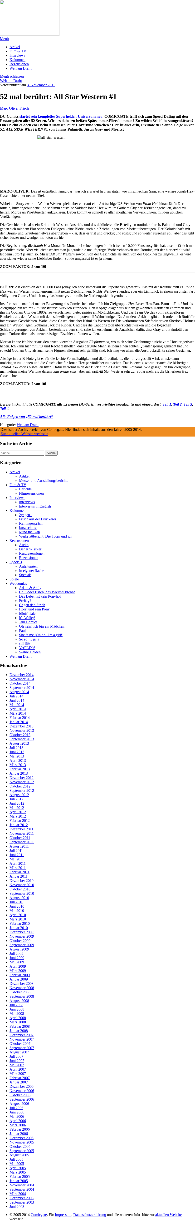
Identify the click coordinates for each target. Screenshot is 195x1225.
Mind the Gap (29, 532)
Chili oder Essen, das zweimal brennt (47, 592)
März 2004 (18, 1194)
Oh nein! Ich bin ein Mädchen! (42, 626)
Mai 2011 (17, 859)
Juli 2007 (16, 1056)
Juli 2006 (16, 1108)
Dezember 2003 (22, 1198)
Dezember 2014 (22, 675)
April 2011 (18, 863)
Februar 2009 (20, 975)
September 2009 (22, 945)
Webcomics (18, 583)
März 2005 (18, 1172)
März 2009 (18, 971)
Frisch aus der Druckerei (37, 519)
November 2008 (22, 988)
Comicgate (39, 1215)
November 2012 (22, 782)
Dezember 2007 (22, 1035)
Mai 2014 (17, 705)
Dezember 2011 (21, 829)
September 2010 (22, 893)
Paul (22, 631)
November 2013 (22, 730)
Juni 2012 (17, 803)
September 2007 (22, 1048)
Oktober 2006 (20, 1095)
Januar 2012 (19, 825)
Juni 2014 (17, 700)
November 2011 (22, 833)
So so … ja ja (29, 639)
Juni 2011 (17, 855)
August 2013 (19, 743)
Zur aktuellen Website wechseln (24, 434)
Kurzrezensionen (31, 553)
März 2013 (18, 765)
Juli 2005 (16, 1159)
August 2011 (19, 846)
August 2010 (19, 898)
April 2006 (18, 1121)
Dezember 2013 (22, 726)
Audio (24, 545)
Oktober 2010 (20, 889)
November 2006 (22, 1091)
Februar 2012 (20, 820)
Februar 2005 (20, 1176)
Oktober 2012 (20, 786)
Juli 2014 (16, 696)
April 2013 (18, 760)
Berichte (25, 489)
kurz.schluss (28, 528)
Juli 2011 (16, 851)
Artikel (15, 47)
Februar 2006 (20, 1129)
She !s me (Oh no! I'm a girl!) (41, 635)
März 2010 (18, 919)
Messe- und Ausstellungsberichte (43, 480)
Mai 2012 (17, 808)
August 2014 (19, 692)
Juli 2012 (16, 799)
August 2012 (19, 795)
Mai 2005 (17, 1164)
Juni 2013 (17, 752)
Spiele (14, 579)
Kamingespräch (31, 523)
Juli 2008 (16, 1005)
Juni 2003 (17, 1207)
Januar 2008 (19, 1031)
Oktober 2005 (20, 1146)
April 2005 (18, 1168)
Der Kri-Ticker (30, 549)
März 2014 (18, 713)
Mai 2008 (17, 1014)
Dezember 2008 (22, 983)
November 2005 (22, 1142)
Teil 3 (188, 404)
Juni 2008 (17, 1009)
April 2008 (18, 1018)
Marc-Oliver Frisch (14, 108)
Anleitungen (28, 566)
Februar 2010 (20, 923)
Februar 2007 (20, 1078)
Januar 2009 (19, 979)
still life (24, 643)
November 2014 (22, 679)
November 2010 (22, 885)
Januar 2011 (19, 876)
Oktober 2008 (20, 992)
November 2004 (22, 1185)
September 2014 (22, 688)
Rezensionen (19, 64)
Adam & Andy (30, 588)
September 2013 (22, 739)
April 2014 (18, 709)
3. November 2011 (41, 85)
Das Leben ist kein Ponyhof (40, 596)
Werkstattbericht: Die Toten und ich (45, 536)
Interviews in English (35, 506)
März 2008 (18, 1022)
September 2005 (22, 1151)
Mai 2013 (17, 756)
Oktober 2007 (20, 1044)
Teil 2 (177, 404)
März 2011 (18, 868)
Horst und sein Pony (34, 609)
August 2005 (19, 1155)
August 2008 (19, 1001)
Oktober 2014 (20, 683)
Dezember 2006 (22, 1086)
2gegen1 (25, 515)
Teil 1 (167, 404)
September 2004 (22, 1189)
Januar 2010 (19, 928)
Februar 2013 (20, 769)
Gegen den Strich (32, 605)
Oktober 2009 (20, 941)
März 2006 (18, 1125)
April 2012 (18, 812)
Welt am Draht (20, 68)
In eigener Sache (31, 571)
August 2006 (19, 1104)
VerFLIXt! (27, 648)
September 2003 (22, 1202)
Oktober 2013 (20, 735)
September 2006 (22, 1099)
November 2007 (22, 1039)
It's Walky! (27, 618)
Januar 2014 (19, 722)
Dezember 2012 (22, 778)
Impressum (63, 1215)
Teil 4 (4, 409)
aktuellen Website (168, 1215)
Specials (16, 562)
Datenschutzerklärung (89, 1215)
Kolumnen (17, 60)
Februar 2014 (20, 718)
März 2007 (18, 1074)
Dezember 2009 (22, 932)
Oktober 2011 (20, 838)
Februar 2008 (20, 1026)
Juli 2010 (16, 902)
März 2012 (18, 816)
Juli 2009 (16, 953)
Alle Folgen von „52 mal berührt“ (26, 417)
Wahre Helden (30, 652)
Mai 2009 (17, 962)
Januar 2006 (19, 1134)
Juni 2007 (17, 1061)
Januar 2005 (19, 1181)
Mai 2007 (17, 1065)
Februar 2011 (19, 872)
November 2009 (22, 936)
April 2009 (18, 966)
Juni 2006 (17, 1112)
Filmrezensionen (31, 493)
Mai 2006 (17, 1116)
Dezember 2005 (22, 1138)
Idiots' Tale (27, 613)
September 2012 (22, 790)
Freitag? (25, 601)
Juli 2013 (16, 748)
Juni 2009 (17, 958)
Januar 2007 (19, 1082)
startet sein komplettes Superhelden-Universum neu (61, 116)
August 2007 (19, 1052)
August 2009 (19, 949)
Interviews (17, 55)
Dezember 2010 (22, 881)
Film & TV (18, 51)
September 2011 (22, 842)
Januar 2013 (19, 773)
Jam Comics (28, 622)
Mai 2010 (17, 911)
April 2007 (18, 1069)
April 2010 (18, 915)
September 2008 (22, 996)
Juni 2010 (17, 906)
